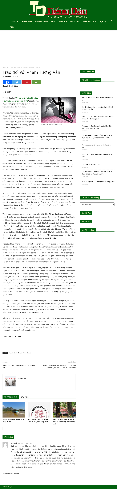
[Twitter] (16, 82)
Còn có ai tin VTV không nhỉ (91, 164)
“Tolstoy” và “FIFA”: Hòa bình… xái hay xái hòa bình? (97, 155)
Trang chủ (6, 68)
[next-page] (7, 428)
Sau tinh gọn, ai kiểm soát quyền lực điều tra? (96, 146)
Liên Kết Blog (86, 221)
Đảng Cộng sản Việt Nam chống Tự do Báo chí (19, 366)
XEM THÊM (25, 397)
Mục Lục (103, 21)
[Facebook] (7, 82)
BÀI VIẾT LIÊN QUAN (11, 397)
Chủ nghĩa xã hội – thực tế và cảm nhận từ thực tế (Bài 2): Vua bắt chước (97, 173)
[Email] (36, 82)
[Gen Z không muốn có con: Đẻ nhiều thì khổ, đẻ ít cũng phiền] (39, 410)
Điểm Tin (63, 21)
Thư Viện (74, 21)
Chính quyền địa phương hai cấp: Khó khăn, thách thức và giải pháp (97, 127)
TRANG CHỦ (14, 21)
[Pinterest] (26, 82)
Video (12, 27)
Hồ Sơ (53, 21)
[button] (111, 22)
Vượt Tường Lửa (88, 72)
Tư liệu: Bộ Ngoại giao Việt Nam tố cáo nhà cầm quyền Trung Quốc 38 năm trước (59, 366)
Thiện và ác (26, 353)
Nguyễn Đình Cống (14, 353)
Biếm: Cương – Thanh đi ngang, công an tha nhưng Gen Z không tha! (64, 422)
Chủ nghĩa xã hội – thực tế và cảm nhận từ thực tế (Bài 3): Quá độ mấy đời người (97, 137)
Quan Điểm (27, 21)
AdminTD (8, 76)
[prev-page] (4, 428)
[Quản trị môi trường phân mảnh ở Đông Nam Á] (14, 410)
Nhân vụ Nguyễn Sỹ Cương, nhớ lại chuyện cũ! (98, 181)
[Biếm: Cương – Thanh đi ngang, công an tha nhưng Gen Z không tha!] (64, 410)
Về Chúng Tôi (88, 21)
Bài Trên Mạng (41, 21)
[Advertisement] (58, 49)
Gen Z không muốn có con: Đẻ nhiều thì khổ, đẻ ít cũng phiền (97, 108)
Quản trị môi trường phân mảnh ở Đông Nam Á (98, 99)
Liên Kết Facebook (88, 230)
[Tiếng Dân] (58, 9)
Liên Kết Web (86, 213)
